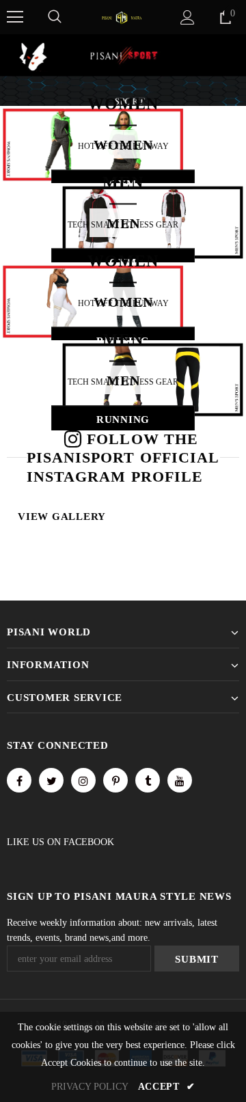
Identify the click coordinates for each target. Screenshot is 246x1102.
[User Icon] (187, 17)
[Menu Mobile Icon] (15, 17)
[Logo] (121, 16)
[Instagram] (83, 780)
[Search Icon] (55, 17)
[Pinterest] (115, 780)
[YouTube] (179, 780)
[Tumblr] (147, 780)
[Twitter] (51, 780)
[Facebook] (19, 780)
